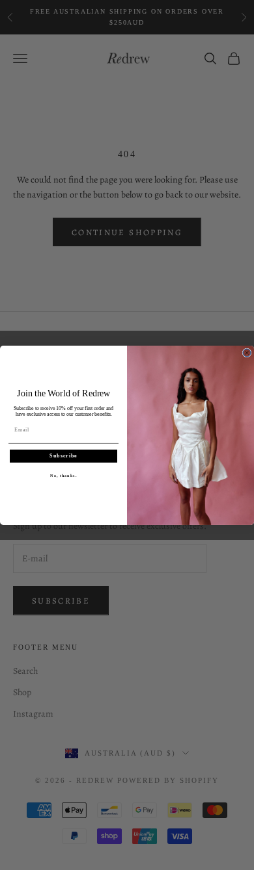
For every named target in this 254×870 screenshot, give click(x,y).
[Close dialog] (247, 353)
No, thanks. (63, 475)
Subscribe (63, 456)
